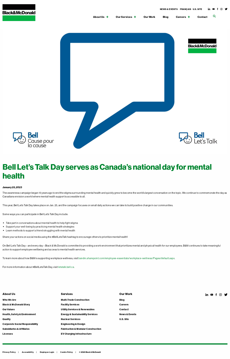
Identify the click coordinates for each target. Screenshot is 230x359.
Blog (166, 17)
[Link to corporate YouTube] (213, 9)
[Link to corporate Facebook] (217, 9)
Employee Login (47, 352)
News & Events (169, 9)
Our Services (124, 16)
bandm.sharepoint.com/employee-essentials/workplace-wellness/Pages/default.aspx (126, 258)
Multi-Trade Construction (75, 300)
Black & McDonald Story (16, 305)
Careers (181, 16)
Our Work (149, 17)
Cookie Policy (66, 352)
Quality (7, 319)
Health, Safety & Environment (19, 314)
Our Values (9, 309)
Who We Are (9, 300)
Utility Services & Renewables (78, 309)
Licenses (8, 334)
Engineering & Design (73, 324)
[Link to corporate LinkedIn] (209, 9)
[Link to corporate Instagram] (221, 9)
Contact (202, 17)
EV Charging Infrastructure (76, 334)
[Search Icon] (214, 16)
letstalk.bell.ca (66, 267)
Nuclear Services (70, 319)
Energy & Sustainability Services (79, 314)
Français (185, 9)
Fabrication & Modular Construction (81, 329)
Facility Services (70, 305)
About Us (99, 16)
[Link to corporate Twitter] (226, 9)
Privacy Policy (9, 352)
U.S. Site (197, 9)
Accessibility (28, 352)
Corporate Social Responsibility (20, 324)
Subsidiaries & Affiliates (16, 329)
